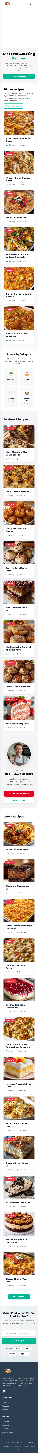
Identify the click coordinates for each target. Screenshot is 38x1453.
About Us (5, 1406)
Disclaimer (19, 1450)
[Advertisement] (19, 28)
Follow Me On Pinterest (19, 794)
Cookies (26, 1446)
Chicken (18, 1349)
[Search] (30, 4)
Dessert (12, 1354)
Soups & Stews (7, 1432)
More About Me (19, 800)
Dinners (5, 1429)
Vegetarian (24, 1354)
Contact (5, 1410)
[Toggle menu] (34, 4)
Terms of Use (18, 1446)
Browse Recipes (20, 76)
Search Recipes (17, 1341)
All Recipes (6, 1402)
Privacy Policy (7, 1446)
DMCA (33, 1446)
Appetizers (6, 1421)
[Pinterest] (4, 1391)
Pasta (28, 1349)
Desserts (5, 1425)
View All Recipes (12, 106)
